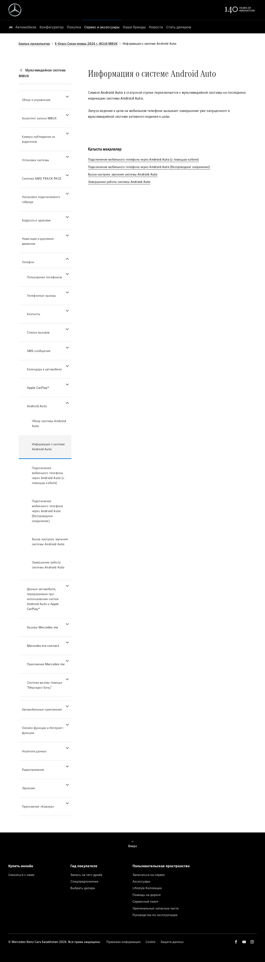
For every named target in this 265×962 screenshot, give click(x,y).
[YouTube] (244, 941)
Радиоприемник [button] (33, 769)
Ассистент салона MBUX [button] (39, 118)
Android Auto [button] (37, 406)
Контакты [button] (33, 314)
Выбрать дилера (82, 888)
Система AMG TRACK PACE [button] (41, 178)
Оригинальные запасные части (155, 908)
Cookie (150, 942)
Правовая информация (123, 942)
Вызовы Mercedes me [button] (42, 627)
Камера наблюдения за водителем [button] (38, 139)
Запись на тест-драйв (86, 875)
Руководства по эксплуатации (154, 915)
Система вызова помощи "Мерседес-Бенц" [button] (44, 685)
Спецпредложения (84, 881)
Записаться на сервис (148, 875)
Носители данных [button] (34, 751)
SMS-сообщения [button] (39, 351)
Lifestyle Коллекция (147, 888)
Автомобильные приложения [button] (42, 709)
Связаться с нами (21, 875)
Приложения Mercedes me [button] (46, 664)
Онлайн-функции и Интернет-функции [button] (43, 730)
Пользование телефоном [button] (44, 277)
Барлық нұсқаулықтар (34, 43)
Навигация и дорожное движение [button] (38, 241)
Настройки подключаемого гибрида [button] (41, 199)
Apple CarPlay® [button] (38, 388)
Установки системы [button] (35, 160)
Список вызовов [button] (38, 332)
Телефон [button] (28, 262)
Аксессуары (141, 881)
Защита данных (172, 942)
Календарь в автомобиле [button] (44, 369)
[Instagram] (252, 941)
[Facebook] (236, 941)
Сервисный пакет (145, 901)
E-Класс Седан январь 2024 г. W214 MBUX (86, 43)
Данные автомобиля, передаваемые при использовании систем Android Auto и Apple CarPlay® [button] (43, 599)
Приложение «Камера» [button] (38, 806)
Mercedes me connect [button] (43, 646)
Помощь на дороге (146, 895)
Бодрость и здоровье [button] (36, 220)
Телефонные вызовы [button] (41, 295)
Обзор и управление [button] (36, 100)
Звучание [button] (28, 788)
